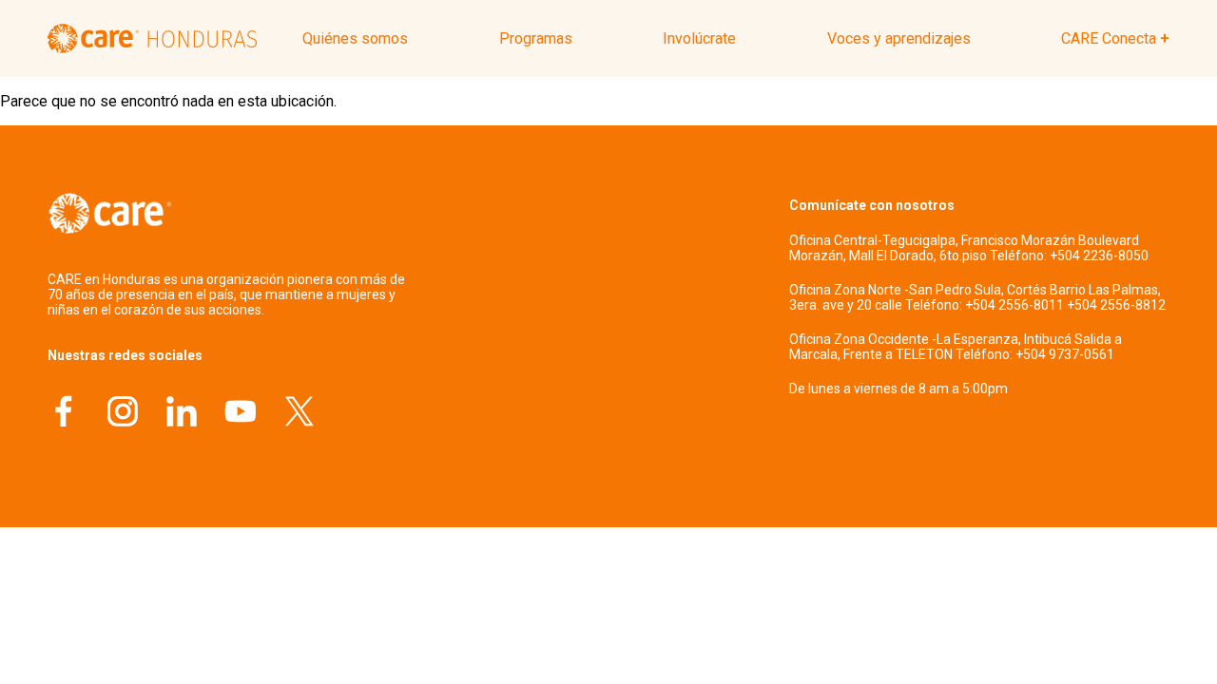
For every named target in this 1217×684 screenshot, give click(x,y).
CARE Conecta (1108, 38)
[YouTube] (240, 413)
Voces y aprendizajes (899, 38)
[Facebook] (64, 413)
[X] (299, 413)
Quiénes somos (355, 38)
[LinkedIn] (181, 413)
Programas (535, 38)
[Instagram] (122, 413)
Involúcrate (699, 38)
